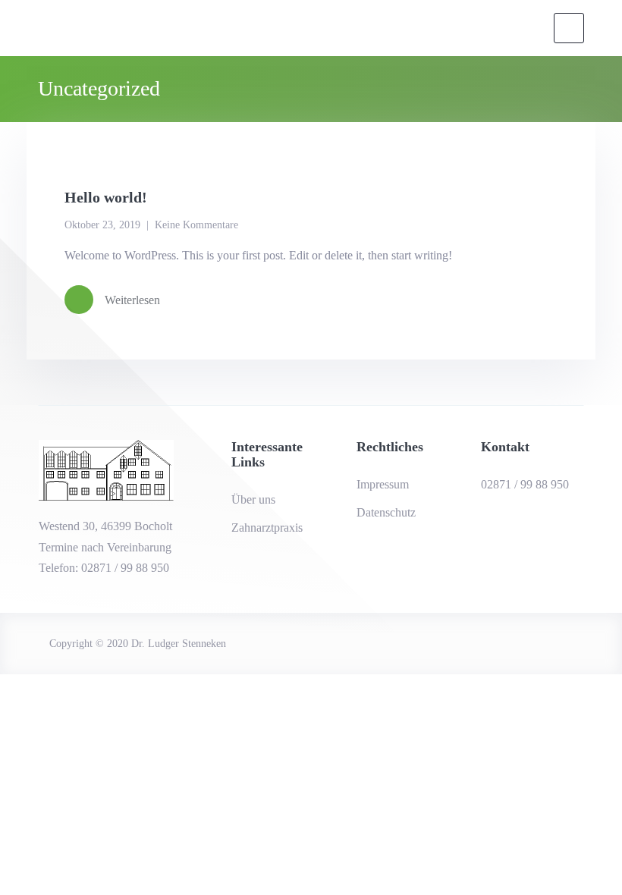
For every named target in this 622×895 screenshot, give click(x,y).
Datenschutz (386, 512)
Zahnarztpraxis (267, 527)
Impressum (383, 484)
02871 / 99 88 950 (525, 484)
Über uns (253, 499)
